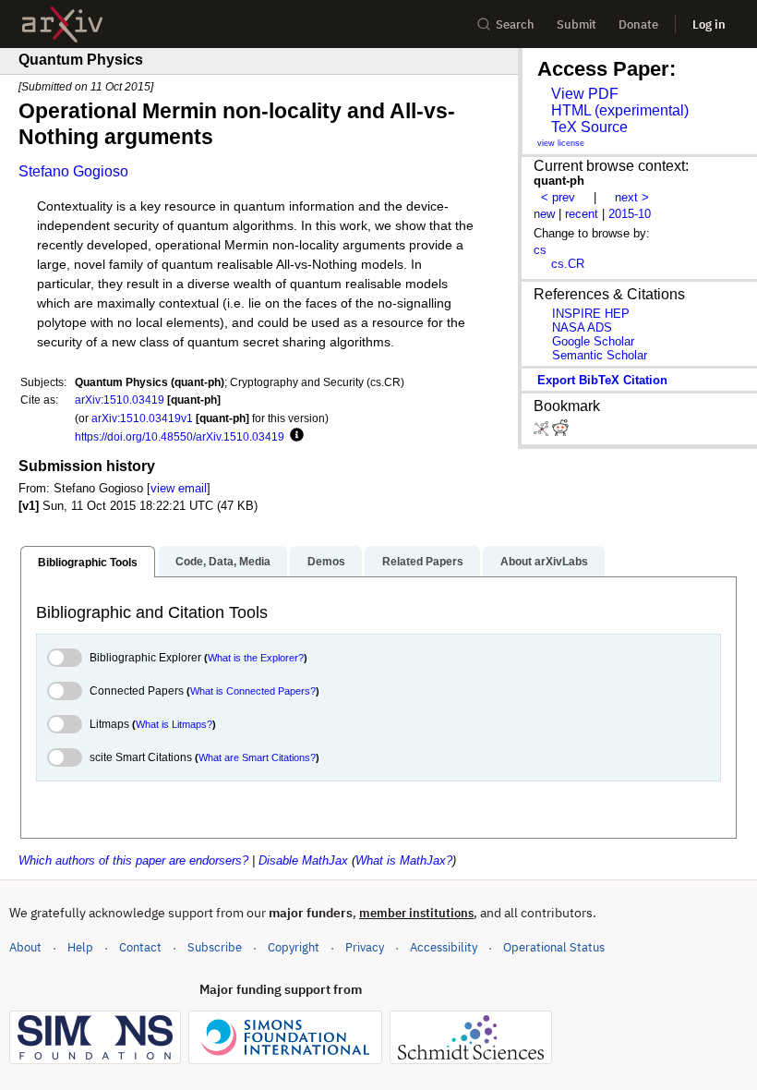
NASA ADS (582, 327)
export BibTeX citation (602, 380)
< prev (558, 197)
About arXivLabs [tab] (544, 561)
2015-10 (629, 214)
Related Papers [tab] (422, 561)
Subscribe (214, 947)
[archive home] (62, 24)
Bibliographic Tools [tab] (88, 562)
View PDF (585, 94)
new (544, 214)
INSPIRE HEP (591, 314)
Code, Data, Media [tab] (222, 561)
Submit (576, 24)
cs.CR (567, 264)
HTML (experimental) (620, 110)
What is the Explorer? (256, 657)
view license (560, 143)
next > (632, 197)
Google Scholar (593, 341)
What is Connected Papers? (253, 690)
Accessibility (443, 947)
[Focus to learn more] (294, 436)
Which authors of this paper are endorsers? (133, 860)
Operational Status (554, 947)
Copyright (293, 947)
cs (540, 250)
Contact (140, 947)
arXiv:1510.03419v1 (142, 418)
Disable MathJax (303, 860)
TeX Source (589, 127)
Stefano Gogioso (73, 171)
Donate (638, 24)
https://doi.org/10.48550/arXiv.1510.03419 (179, 436)
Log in (709, 24)
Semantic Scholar (599, 355)
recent (581, 214)
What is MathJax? (403, 860)
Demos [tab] (326, 561)
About (25, 947)
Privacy (364, 947)
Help (80, 947)
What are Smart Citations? (257, 757)
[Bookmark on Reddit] (560, 432)
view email (178, 488)
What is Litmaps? (174, 724)
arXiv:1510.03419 (119, 400)
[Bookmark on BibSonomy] (543, 432)
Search (515, 24)
